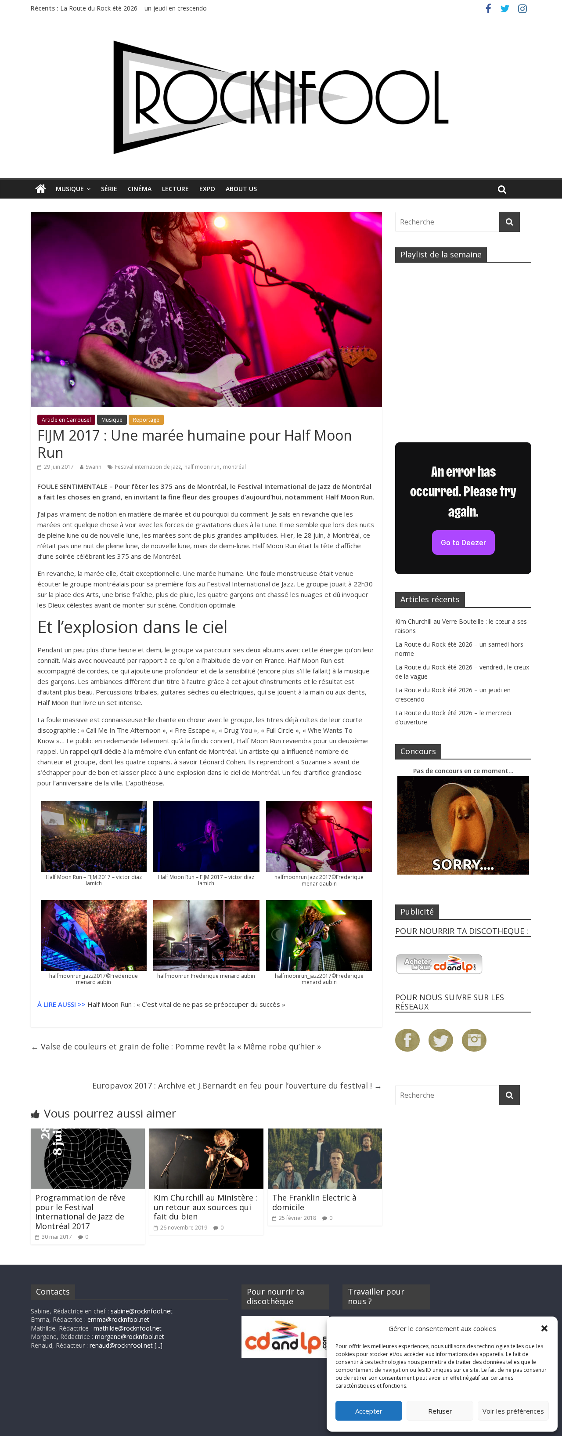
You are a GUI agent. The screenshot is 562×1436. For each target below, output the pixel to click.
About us (241, 188)
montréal (234, 466)
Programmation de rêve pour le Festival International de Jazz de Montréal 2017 (80, 1211)
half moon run (202, 466)
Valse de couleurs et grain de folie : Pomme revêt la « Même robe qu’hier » (176, 1046)
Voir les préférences (513, 1411)
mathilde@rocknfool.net (128, 1328)
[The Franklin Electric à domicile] (325, 1134)
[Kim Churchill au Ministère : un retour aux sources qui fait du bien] (206, 1134)
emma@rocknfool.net (118, 1319)
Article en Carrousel (66, 419)
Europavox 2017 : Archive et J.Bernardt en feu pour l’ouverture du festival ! (237, 1085)
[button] (544, 1328)
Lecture (175, 188)
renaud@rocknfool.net (121, 1345)
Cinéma (139, 188)
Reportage (146, 419)
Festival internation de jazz (148, 466)
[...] (158, 1345)
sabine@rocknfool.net (142, 1311)
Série (109, 188)
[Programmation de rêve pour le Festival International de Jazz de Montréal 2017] (88, 1134)
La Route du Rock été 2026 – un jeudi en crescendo (133, 8)
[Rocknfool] (281, 97)
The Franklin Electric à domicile (314, 1202)
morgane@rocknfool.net (129, 1336)
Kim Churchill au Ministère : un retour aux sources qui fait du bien (205, 1207)
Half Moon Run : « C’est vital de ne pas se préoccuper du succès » (186, 1004)
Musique (70, 188)
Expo (207, 188)
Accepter (368, 1411)
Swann (93, 466)
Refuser (440, 1411)
